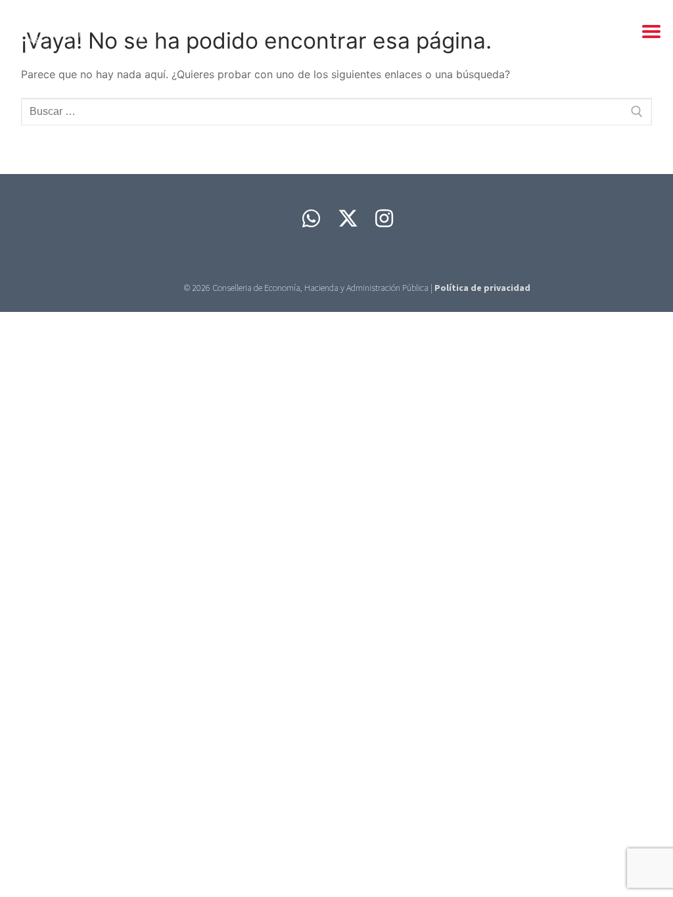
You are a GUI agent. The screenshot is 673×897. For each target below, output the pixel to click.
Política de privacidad (482, 288)
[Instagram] (384, 218)
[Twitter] (347, 218)
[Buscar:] (336, 111)
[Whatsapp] (310, 218)
